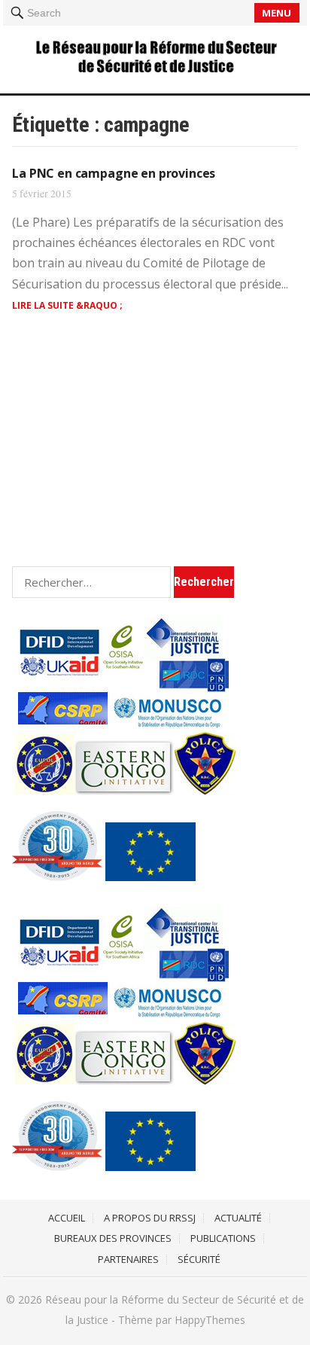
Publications (223, 1238)
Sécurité (199, 1259)
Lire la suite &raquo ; (67, 305)
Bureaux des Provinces (113, 1238)
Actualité (238, 1218)
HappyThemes (210, 1320)
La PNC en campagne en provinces (113, 173)
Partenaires (128, 1259)
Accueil (66, 1218)
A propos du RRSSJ (150, 1218)
